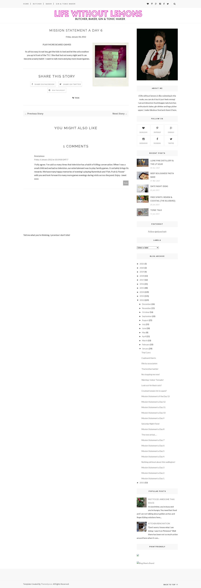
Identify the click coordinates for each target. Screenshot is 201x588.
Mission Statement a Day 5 (153, 451)
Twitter (171, 143)
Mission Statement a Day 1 (153, 478)
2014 (142, 292)
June (144, 328)
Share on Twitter (72, 84)
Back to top (170, 584)
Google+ (171, 132)
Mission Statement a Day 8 (153, 429)
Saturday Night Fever (151, 424)
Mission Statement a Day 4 (153, 456)
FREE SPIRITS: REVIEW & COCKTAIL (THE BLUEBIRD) (162, 199)
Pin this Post (58, 90)
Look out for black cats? (152, 385)
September (147, 316)
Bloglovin (143, 132)
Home (26, 4)
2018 (142, 276)
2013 (142, 296)
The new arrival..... (149, 434)
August (145, 320)
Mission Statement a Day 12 (153, 402)
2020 (142, 268)
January (145, 348)
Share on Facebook (44, 84)
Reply (126, 183)
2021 (142, 264)
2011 (142, 482)
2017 (142, 280)
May (144, 332)
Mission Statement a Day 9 (153, 418)
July (143, 324)
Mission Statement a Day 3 (153, 467)
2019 (142, 272)
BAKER (49, 4)
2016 (142, 284)
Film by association (149, 363)
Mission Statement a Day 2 (153, 473)
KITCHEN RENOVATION (159, 523)
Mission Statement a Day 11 (153, 407)
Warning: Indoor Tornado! (153, 380)
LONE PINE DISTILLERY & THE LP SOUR (162, 162)
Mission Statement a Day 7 (153, 440)
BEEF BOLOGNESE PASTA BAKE (162, 175)
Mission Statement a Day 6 (153, 445)
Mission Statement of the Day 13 (156, 396)
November (146, 308)
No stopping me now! (151, 374)
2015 (142, 288)
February (146, 344)
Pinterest (157, 132)
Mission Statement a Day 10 (153, 413)
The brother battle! (150, 369)
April (144, 336)
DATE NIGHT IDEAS (159, 186)
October (145, 312)
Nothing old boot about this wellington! (158, 462)
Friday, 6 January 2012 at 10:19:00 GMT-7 (51, 159)
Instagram (143, 143)
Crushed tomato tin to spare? (154, 391)
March (144, 340)
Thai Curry (146, 352)
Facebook (157, 143)
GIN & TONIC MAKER (65, 4)
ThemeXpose (46, 584)
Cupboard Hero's (149, 358)
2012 (142, 300)
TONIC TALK (156, 210)
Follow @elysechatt (157, 231)
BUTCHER (37, 4)
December (146, 304)
